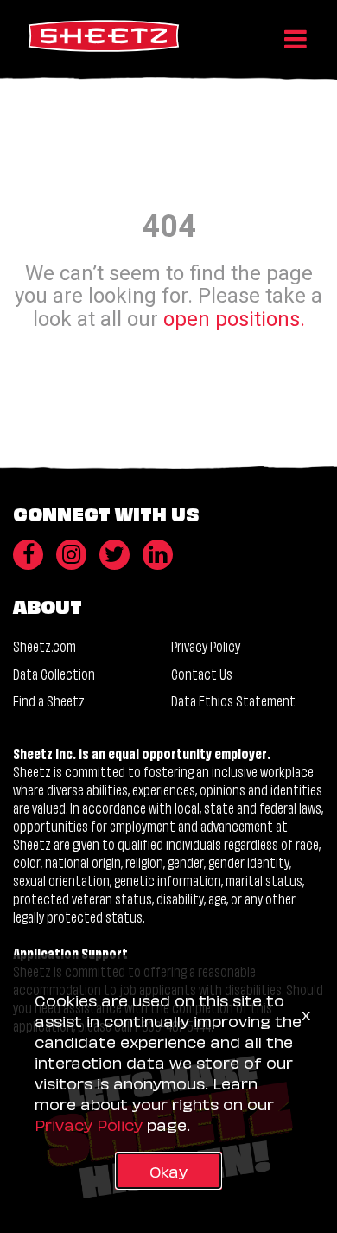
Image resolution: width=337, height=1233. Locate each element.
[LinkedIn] (158, 555)
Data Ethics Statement (233, 700)
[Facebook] (28, 555)
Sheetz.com (44, 645)
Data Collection (54, 673)
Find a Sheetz (49, 700)
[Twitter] (114, 555)
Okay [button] (168, 1170)
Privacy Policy (205, 645)
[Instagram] (71, 555)
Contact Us (201, 673)
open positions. (234, 318)
